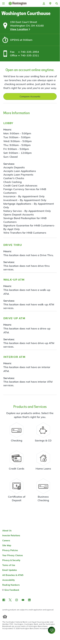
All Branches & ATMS (12, 575)
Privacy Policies (10, 550)
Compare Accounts (30, 96)
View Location (19, 29)
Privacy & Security (11, 560)
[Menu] (3, 3)
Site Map (6, 545)
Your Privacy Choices (12, 555)
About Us (6, 530)
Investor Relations (11, 535)
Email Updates (9, 570)
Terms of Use (8, 565)
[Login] (44, 3)
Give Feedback (12, 590)
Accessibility (8, 580)
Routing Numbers (11, 585)
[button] (50, 3)
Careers (6, 540)
